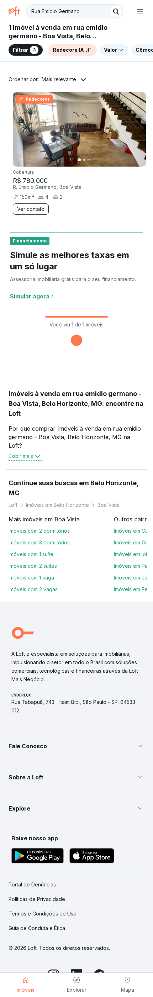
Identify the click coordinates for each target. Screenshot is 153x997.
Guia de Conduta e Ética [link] (37, 928)
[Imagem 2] (84, 160)
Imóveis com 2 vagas (33, 589)
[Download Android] (37, 857)
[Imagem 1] (79, 159)
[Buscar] (116, 11)
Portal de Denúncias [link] (32, 884)
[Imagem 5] (99, 160)
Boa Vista (108, 505)
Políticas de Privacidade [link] (37, 899)
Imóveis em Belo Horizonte (57, 505)
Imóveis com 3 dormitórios (39, 542)
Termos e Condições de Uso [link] (42, 914)
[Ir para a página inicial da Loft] (17, 11)
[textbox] (74, 11)
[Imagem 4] (94, 160)
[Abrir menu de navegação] (140, 11)
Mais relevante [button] (59, 79)
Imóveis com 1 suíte (31, 554)
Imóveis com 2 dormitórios (39, 531)
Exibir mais (21, 456)
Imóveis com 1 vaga (31, 578)
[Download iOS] (91, 857)
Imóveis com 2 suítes (33, 566)
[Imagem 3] (89, 160)
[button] (76, 746)
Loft (13, 505)
